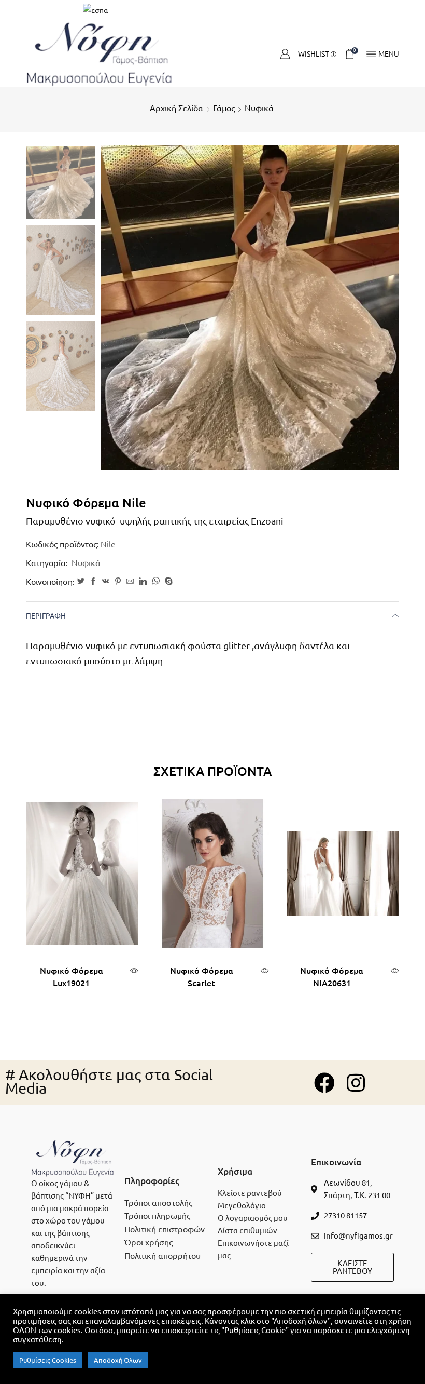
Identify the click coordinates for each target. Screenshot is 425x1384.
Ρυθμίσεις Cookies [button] (47, 1360)
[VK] (106, 581)
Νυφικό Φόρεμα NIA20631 (331, 977)
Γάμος (224, 108)
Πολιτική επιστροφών (164, 1229)
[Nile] (60, 183)
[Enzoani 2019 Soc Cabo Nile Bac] (60, 366)
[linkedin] (142, 581)
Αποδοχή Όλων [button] (118, 1360)
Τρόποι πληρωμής (157, 1215)
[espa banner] (212, 10)
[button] (352, 1267)
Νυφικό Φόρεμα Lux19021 (71, 977)
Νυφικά (259, 108)
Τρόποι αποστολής (158, 1202)
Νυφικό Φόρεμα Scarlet (201, 977)
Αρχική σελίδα (176, 108)
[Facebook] (93, 581)
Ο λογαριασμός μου (253, 1218)
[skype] (167, 581)
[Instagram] (355, 1082)
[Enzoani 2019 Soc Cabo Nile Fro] (60, 270)
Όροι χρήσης (148, 1242)
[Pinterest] (118, 581)
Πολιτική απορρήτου (162, 1255)
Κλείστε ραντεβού (250, 1193)
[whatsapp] (155, 581)
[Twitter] (81, 581)
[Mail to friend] (130, 581)
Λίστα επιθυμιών (247, 1230)
